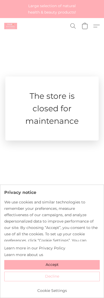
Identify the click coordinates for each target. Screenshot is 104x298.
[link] (52, 288)
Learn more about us (23, 254)
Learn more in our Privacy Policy (34, 248)
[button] (11, 26)
